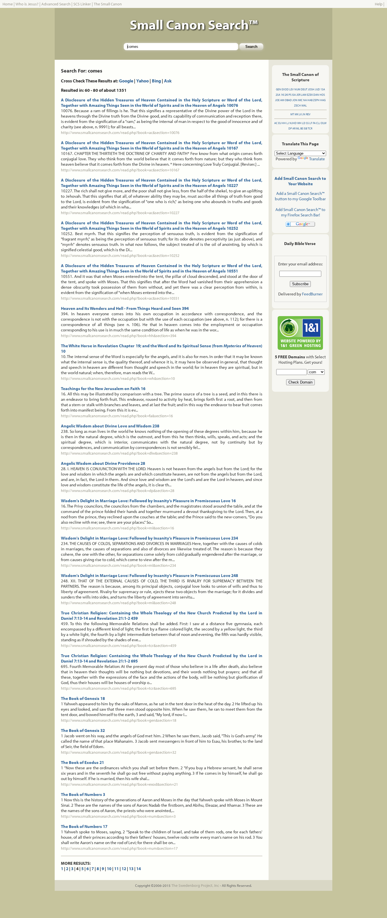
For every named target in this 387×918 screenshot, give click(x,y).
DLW (323, 123)
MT (292, 114)
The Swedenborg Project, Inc (195, 885)
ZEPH (316, 100)
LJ (287, 123)
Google (126, 81)
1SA (322, 89)
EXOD (285, 89)
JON (294, 100)
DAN (316, 95)
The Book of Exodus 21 (82, 762)
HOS (322, 95)
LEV (291, 89)
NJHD (293, 123)
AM (282, 100)
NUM (297, 89)
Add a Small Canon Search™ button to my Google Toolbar (300, 196)
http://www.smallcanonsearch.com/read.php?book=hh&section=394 (118, 335)
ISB (305, 128)
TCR (310, 128)
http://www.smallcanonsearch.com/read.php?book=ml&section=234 (118, 565)
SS (307, 123)
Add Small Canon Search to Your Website (300, 181)
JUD (317, 89)
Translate (317, 158)
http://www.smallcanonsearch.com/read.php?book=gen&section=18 (118, 720)
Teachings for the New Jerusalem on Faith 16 (103, 388)
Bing (156, 81)
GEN (278, 89)
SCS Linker (82, 4)
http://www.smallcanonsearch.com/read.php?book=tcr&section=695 (118, 688)
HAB (309, 100)
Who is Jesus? (27, 4)
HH (284, 123)
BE (301, 128)
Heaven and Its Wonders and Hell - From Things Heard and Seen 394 (125, 308)
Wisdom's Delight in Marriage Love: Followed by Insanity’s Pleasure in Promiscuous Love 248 (149, 575)
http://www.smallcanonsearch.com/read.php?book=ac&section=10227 (120, 212)
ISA (294, 95)
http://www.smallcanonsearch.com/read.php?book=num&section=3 (118, 816)
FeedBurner (312, 294)
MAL (304, 105)
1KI (282, 95)
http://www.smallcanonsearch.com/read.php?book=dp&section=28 (117, 490)
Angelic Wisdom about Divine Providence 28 (103, 463)
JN (303, 114)
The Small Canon (108, 4)
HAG (323, 100)
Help (378, 4)
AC (276, 123)
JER (298, 95)
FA (314, 123)
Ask (168, 81)
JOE (277, 100)
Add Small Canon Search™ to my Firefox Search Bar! (300, 212)
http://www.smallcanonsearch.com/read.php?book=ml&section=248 (118, 602)
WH (299, 123)
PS (290, 95)
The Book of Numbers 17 (84, 826)
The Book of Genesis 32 (83, 730)
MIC (300, 100)
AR (293, 128)
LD (303, 123)
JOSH (311, 89)
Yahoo (142, 81)
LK (300, 114)
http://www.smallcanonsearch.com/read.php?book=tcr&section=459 (118, 645)
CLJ (318, 123)
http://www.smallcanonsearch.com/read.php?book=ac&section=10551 (120, 298)
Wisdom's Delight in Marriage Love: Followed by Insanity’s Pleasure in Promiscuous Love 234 (149, 538)
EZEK (310, 95)
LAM (303, 95)
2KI (286, 95)
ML (298, 128)
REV (308, 114)
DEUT (304, 89)
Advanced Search (56, 4)
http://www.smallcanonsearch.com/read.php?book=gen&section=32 (118, 752)
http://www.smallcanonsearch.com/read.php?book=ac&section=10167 (120, 169)
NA (305, 100)
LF (310, 123)
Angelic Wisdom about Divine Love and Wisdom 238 (110, 426)
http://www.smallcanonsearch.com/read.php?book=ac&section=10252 (120, 255)
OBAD (288, 100)
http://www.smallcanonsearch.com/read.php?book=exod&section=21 (119, 784)
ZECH (297, 105)
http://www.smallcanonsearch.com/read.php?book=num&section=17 (119, 848)
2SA (278, 95)
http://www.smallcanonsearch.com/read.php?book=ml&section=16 (117, 528)
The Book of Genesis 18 (83, 698)
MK (296, 114)
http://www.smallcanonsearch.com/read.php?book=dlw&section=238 (119, 453)
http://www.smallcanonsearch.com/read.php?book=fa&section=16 (117, 415)
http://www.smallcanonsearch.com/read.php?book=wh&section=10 (118, 378)
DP (290, 128)
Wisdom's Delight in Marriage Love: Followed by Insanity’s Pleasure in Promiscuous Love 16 (148, 500)
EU (279, 123)
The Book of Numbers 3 (83, 794)
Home (8, 4)
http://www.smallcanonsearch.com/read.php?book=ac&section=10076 (120, 132)
